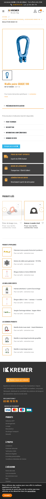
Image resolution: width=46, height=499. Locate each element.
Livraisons (9, 446)
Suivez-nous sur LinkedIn (18, 380)
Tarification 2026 (11, 451)
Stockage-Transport (12, 431)
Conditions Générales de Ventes (16, 459)
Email (11, 146)
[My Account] (35, 11)
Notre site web (10, 471)
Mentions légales (11, 454)
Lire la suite (18, 205)
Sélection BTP (10, 421)
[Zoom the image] (17, 368)
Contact (8, 481)
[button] (4, 11)
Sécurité (8, 434)
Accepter (7, 495)
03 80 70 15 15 (17, 5)
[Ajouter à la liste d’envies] (21, 223)
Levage (8, 426)
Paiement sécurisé (11, 448)
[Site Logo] (12, 11)
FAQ (7, 478)
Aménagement (10, 423)
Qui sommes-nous (11, 476)
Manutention (10, 429)
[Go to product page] (12, 210)
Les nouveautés (11, 473)
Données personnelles (13, 456)
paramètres (31, 491)
